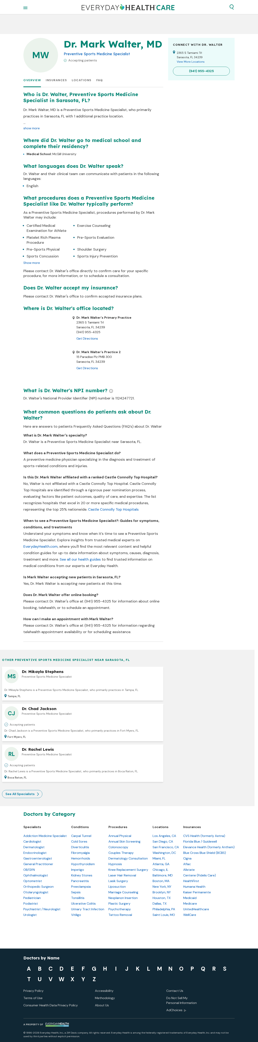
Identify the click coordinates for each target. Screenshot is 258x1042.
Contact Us (174, 991)
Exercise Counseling (94, 225)
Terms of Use (33, 998)
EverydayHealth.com (40, 546)
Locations (82, 80)
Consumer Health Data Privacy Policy (50, 1005)
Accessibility (104, 991)
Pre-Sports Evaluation (95, 237)
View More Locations (191, 61)
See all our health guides (80, 559)
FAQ (99, 80)
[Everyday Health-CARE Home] (128, 7)
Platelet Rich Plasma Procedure (43, 240)
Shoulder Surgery (91, 249)
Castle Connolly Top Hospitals (113, 509)
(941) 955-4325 (97, 601)
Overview (32, 80)
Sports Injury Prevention (97, 256)
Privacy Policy (33, 991)
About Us (102, 1005)
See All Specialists (20, 794)
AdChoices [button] (174, 1010)
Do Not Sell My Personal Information (181, 1000)
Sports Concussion (43, 256)
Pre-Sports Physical (43, 249)
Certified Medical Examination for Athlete (46, 228)
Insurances (56, 80)
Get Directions (87, 338)
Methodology (105, 998)
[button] (232, 7)
